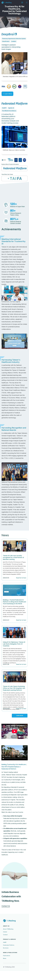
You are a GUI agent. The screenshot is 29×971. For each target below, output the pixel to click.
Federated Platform (8, 945)
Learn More (8, 94)
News (4, 958)
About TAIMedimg (8, 929)
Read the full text (21, 578)
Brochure (5, 948)
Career (5, 931)
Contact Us (6, 906)
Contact (5, 934)
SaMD (4, 942)
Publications (6, 955)
